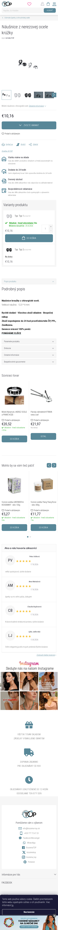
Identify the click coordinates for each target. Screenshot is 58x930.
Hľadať (50, 10)
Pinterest (31, 862)
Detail (43, 436)
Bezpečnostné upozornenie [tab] (14, 362)
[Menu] (54, 3)
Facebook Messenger (31, 838)
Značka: (7, 151)
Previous (49, 465)
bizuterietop (31, 852)
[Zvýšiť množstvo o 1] (51, 227)
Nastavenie (29, 912)
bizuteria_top (31, 857)
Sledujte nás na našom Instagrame (30, 668)
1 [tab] (27, 537)
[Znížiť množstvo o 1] (51, 230)
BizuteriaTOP (31, 847)
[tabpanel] (14, 412)
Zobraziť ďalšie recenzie (46, 655)
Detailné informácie (36, 106)
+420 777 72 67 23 (31, 833)
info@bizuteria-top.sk (31, 828)
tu (12, 905)
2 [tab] (30, 537)
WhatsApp (31, 843)
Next (54, 465)
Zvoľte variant (31, 125)
